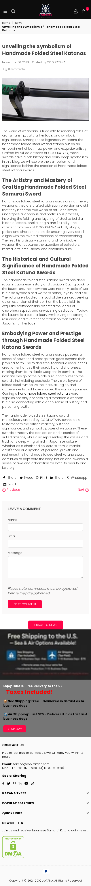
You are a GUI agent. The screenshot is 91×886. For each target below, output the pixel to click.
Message (15, 553)
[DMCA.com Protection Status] (13, 857)
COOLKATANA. (44, 880)
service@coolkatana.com (30, 764)
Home (6, 23)
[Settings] (76, 11)
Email (12, 536)
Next (81, 490)
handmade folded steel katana (43, 393)
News (18, 23)
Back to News (46, 625)
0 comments (16, 69)
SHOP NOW (15, 729)
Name (12, 520)
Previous (13, 490)
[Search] (13, 11)
